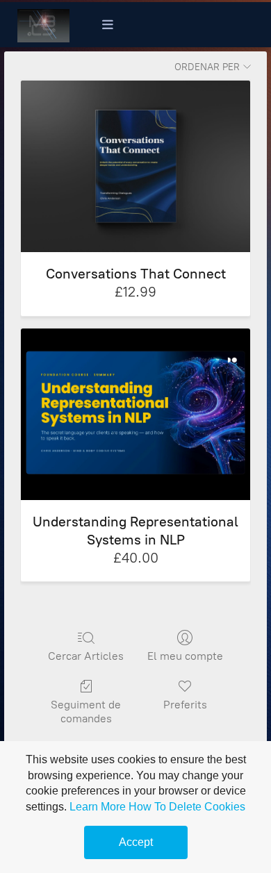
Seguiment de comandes (86, 711)
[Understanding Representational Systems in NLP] (135, 414)
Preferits (185, 704)
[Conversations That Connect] (135, 166)
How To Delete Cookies (187, 807)
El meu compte (185, 656)
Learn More (97, 807)
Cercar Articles (86, 656)
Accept (136, 842)
